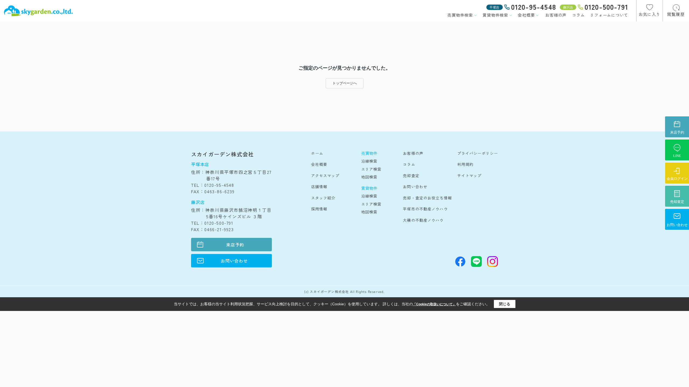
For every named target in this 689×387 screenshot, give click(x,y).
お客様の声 (556, 15)
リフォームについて (609, 15)
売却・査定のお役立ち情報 (427, 197)
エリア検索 (371, 169)
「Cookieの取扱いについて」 (434, 304)
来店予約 (235, 244)
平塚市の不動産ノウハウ (425, 209)
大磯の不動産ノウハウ (423, 220)
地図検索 (369, 177)
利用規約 (465, 164)
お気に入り (649, 14)
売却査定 (411, 175)
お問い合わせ (234, 260)
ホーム (317, 153)
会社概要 (526, 15)
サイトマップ (469, 175)
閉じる (504, 304)
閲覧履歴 (676, 14)
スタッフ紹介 (323, 197)
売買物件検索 (460, 15)
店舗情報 (319, 186)
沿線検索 (369, 161)
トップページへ (344, 83)
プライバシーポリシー (477, 153)
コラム (578, 15)
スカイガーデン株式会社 (222, 154)
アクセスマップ (325, 175)
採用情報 (319, 209)
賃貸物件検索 (495, 15)
